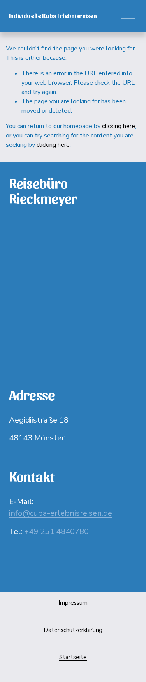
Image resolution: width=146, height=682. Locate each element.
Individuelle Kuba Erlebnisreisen (53, 15)
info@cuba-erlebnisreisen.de (60, 513)
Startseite (73, 657)
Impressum (73, 603)
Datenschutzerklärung (73, 630)
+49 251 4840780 (56, 531)
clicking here (118, 126)
